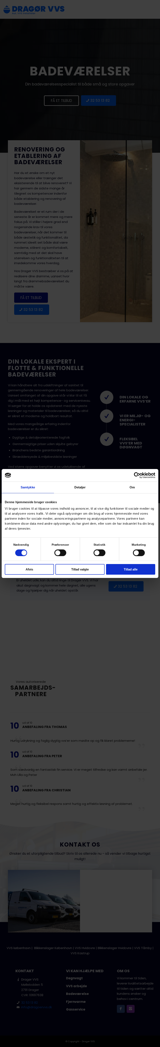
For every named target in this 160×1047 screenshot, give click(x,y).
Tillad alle (131, 569)
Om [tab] (132, 487)
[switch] (60, 552)
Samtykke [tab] (28, 487)
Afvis (29, 569)
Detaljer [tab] (80, 487)
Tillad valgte (80, 569)
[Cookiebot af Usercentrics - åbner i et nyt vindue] (137, 475)
